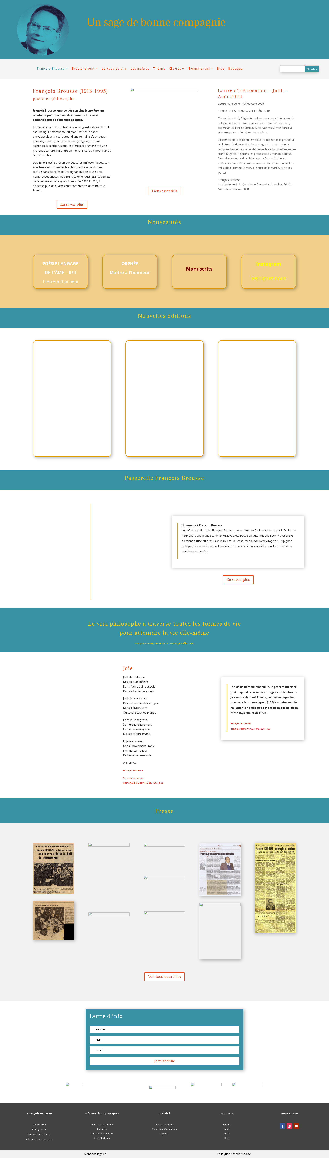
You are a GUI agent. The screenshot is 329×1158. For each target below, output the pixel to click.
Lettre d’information (102, 1133)
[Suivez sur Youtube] (296, 1126)
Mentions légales (95, 1154)
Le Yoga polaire (114, 68)
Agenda (164, 1133)
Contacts (102, 1129)
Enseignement (83, 68)
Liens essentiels (164, 191)
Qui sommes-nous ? (102, 1124)
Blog (220, 68)
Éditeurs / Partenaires (39, 1139)
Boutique (235, 68)
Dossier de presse (39, 1134)
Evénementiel (199, 68)
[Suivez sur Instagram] (289, 1126)
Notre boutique (164, 1124)
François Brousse (51, 68)
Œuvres (175, 68)
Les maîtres (140, 68)
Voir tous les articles (164, 976)
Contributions (102, 1138)
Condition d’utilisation (164, 1129)
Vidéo (227, 1133)
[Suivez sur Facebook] (282, 1126)
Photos (227, 1124)
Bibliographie (39, 1129)
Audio (227, 1129)
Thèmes (159, 68)
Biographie (39, 1124)
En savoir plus (72, 204)
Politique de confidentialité (234, 1154)
